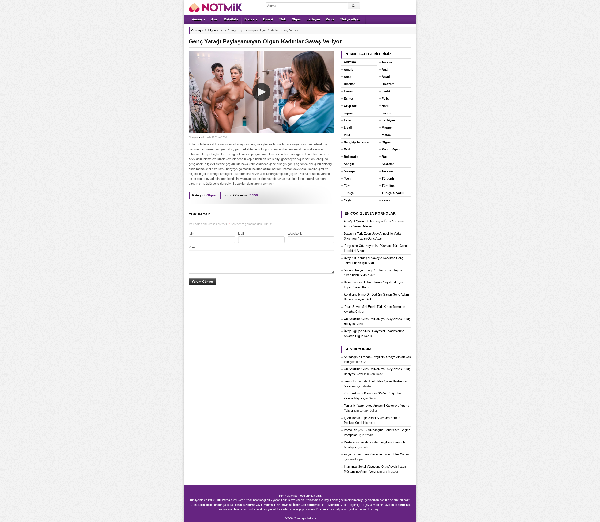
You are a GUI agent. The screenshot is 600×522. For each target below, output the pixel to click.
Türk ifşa (388, 186)
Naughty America (356, 142)
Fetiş (385, 98)
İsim (192, 233)
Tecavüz (388, 171)
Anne (347, 77)
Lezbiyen (313, 19)
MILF (347, 135)
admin (202, 137)
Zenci (330, 19)
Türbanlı (388, 178)
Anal (214, 19)
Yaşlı (347, 200)
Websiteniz (295, 233)
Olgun (296, 19)
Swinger (350, 171)
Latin (347, 120)
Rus (384, 156)
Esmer (348, 98)
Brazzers (250, 19)
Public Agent (391, 149)
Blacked (349, 84)
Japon (348, 113)
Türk (282, 19)
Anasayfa (198, 19)
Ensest (268, 19)
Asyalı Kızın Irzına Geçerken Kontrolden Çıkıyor (377, 454)
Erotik (386, 91)
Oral (347, 149)
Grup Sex (350, 106)
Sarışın (349, 164)
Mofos (386, 135)
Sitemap (299, 518)
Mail (241, 233)
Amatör (387, 62)
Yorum (193, 247)
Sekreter (388, 164)
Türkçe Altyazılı (351, 19)
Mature (387, 127)
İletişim (311, 518)
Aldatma (350, 62)
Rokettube (231, 19)
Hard (385, 106)
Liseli (348, 127)
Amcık (348, 69)
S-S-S (288, 518)
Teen (347, 178)
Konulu (387, 113)
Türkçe (349, 193)
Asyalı (386, 77)
